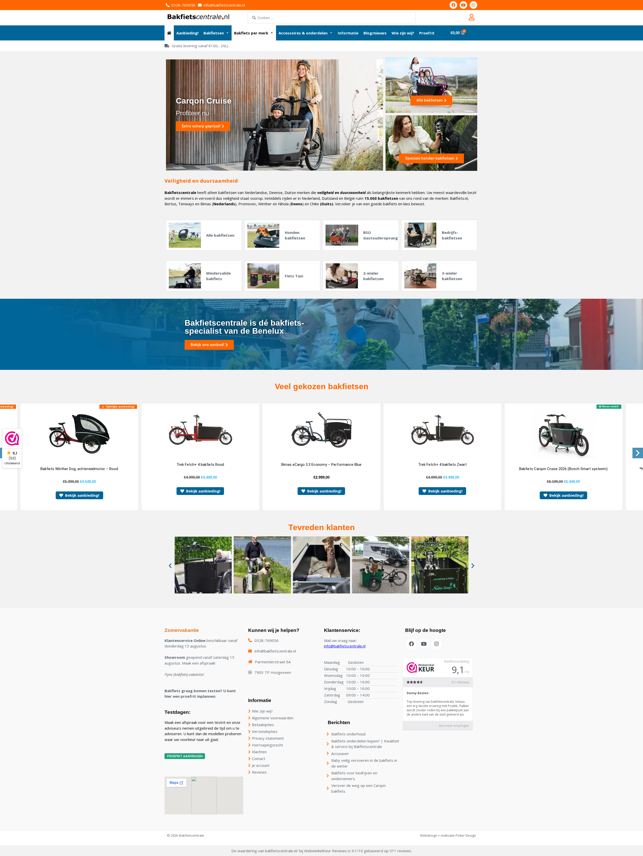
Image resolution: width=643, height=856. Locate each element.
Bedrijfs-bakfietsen (452, 235)
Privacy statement (268, 738)
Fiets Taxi (294, 275)
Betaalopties (263, 724)
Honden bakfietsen (295, 235)
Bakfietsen (213, 32)
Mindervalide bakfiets (218, 276)
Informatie (348, 32)
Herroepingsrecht (267, 744)
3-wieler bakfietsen (452, 276)
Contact (258, 758)
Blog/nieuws (375, 32)
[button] (637, 453)
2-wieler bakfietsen (373, 276)
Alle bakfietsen (220, 235)
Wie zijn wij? (403, 32)
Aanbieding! (187, 32)
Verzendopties (265, 731)
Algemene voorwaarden (272, 717)
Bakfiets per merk (251, 32)
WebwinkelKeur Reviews (325, 850)
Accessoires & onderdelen (303, 32)
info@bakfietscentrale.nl (344, 645)
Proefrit (427, 32)
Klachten (259, 751)
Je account (261, 765)
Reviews (259, 772)
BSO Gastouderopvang (380, 235)
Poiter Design (466, 835)
